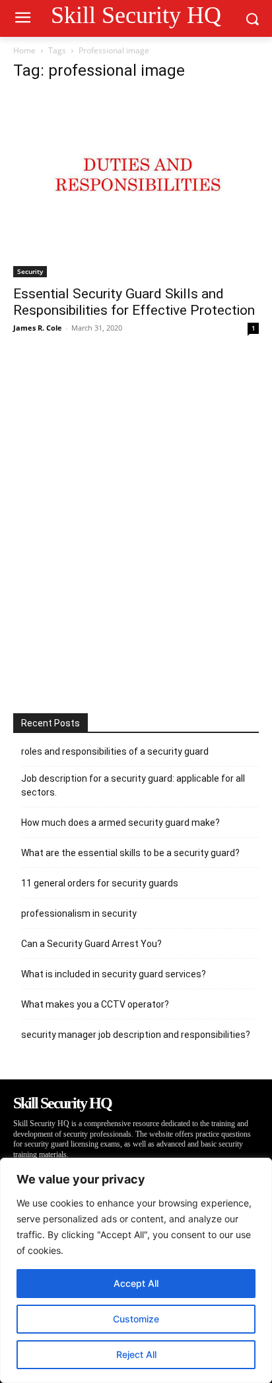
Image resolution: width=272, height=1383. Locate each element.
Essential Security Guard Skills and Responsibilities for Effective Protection (134, 302)
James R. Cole (37, 328)
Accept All (136, 1283)
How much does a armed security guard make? (120, 822)
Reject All (136, 1354)
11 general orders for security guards (99, 883)
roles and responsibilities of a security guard (115, 751)
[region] (136, 1270)
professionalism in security (79, 913)
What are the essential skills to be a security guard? (130, 853)
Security (30, 271)
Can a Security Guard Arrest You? (91, 943)
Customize (136, 1318)
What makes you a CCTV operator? (95, 1004)
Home (24, 50)
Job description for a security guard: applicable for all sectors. (133, 785)
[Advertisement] (136, 525)
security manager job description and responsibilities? (135, 1034)
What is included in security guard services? (113, 974)
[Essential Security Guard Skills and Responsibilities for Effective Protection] (136, 185)
